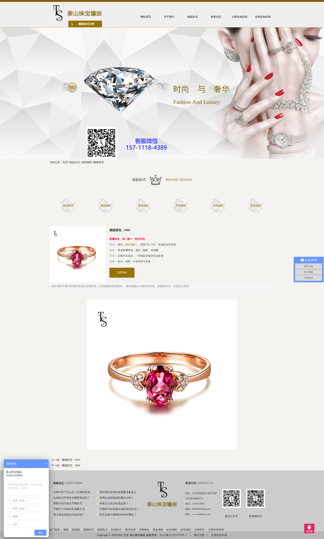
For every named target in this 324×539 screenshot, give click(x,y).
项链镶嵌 (143, 205)
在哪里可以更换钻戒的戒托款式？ (119, 509)
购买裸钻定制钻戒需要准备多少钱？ (119, 492)
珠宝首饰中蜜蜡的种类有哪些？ (118, 514)
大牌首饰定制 (216, 529)
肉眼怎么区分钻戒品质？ (114, 503)
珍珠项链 (185, 529)
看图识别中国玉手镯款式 (67, 503)
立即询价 (122, 272)
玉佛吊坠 (199, 529)
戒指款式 (88, 529)
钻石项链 (171, 529)
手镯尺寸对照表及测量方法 (69, 509)
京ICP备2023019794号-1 (173, 535)
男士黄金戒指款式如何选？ (69, 514)
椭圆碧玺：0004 (71, 459)
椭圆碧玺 (98, 162)
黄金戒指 (158, 529)
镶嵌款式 (74, 162)
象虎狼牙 (68, 205)
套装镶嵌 (255, 205)
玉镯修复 (144, 529)
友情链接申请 (219, 535)
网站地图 (199, 535)
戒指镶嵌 (86, 162)
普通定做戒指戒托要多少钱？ (117, 497)
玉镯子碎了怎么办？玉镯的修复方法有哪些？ (73, 492)
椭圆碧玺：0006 (71, 465)
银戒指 (76, 529)
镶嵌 (66, 529)
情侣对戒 (130, 529)
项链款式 (102, 529)
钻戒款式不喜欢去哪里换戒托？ (71, 497)
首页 (65, 162)
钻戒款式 (116, 529)
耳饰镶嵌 (218, 205)
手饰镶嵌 (181, 205)
